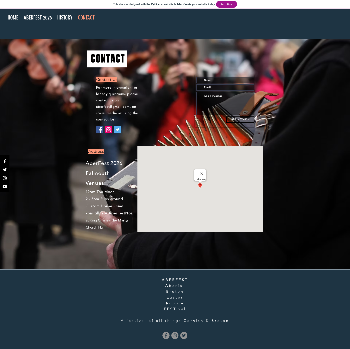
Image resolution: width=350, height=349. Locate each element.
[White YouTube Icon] (4, 186)
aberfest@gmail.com (113, 107)
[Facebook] (99, 129)
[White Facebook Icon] (4, 161)
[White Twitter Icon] (4, 169)
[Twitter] (117, 129)
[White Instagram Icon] (4, 178)
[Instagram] (108, 129)
